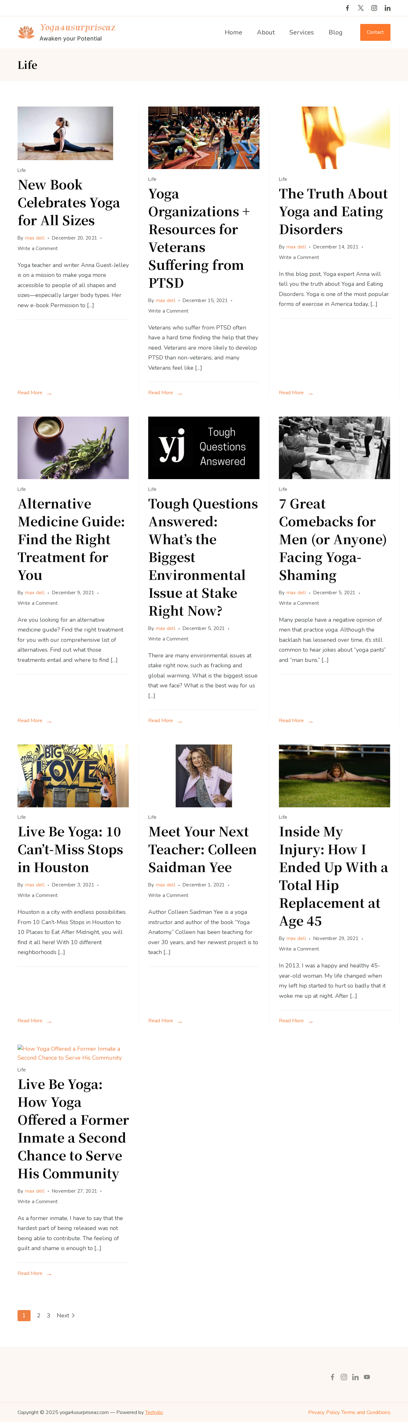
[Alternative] (73, 477)
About (266, 32)
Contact (375, 32)
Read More (30, 392)
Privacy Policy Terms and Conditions (349, 1412)
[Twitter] (361, 8)
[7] (334, 477)
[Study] (203, 805)
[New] (65, 158)
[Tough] (203, 477)
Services (301, 32)
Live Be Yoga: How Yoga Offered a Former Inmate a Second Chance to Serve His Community (73, 1128)
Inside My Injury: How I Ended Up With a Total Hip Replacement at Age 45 (333, 875)
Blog (336, 32)
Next (63, 1315)
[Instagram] (374, 8)
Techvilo (154, 1412)
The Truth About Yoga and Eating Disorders (333, 211)
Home (233, 32)
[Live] (73, 805)
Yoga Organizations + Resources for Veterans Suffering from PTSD (199, 237)
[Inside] (334, 805)
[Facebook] (347, 8)
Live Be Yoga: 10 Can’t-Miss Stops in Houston (70, 849)
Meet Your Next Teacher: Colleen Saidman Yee (202, 849)
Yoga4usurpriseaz (77, 27)
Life (22, 170)
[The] (334, 167)
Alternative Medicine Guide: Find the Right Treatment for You (71, 538)
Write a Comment (38, 249)
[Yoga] (203, 167)
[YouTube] (367, 1377)
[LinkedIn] (387, 8)
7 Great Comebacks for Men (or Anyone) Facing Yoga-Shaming (333, 538)
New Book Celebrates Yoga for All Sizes (69, 202)
